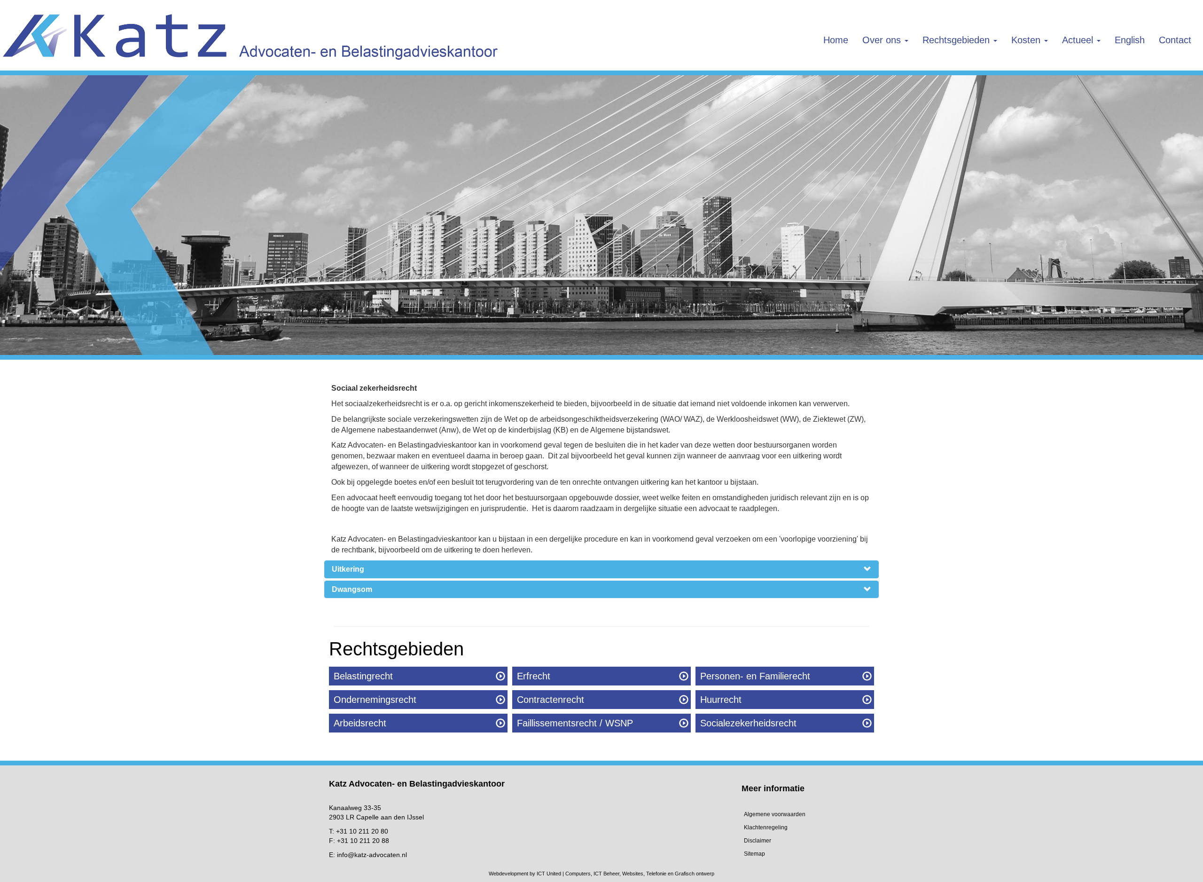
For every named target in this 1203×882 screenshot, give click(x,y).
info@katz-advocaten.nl (372, 854)
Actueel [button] (1079, 40)
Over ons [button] (883, 40)
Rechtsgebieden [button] (957, 40)
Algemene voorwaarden (774, 814)
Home (835, 40)
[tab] (601, 569)
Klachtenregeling (766, 827)
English (1130, 40)
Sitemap (754, 853)
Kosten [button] (1027, 40)
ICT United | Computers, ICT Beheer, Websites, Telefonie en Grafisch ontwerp (625, 873)
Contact (1175, 40)
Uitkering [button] (348, 569)
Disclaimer (757, 840)
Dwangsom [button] (352, 589)
